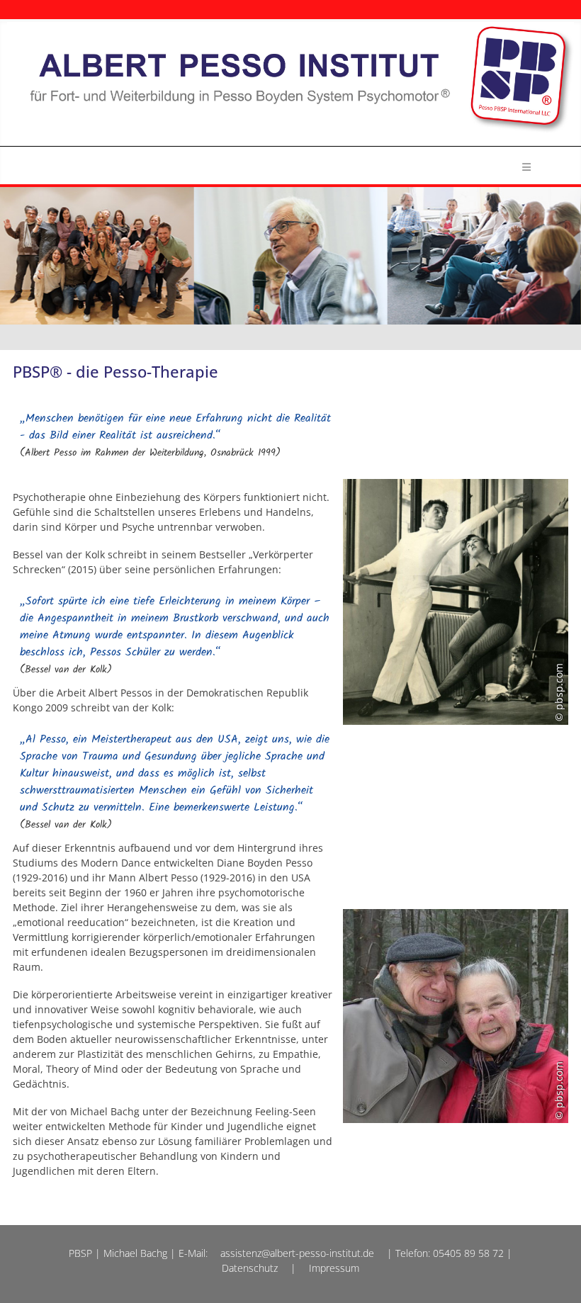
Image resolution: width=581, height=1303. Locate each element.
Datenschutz (250, 1268)
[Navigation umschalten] (526, 165)
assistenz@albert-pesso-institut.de (297, 1253)
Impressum (334, 1268)
